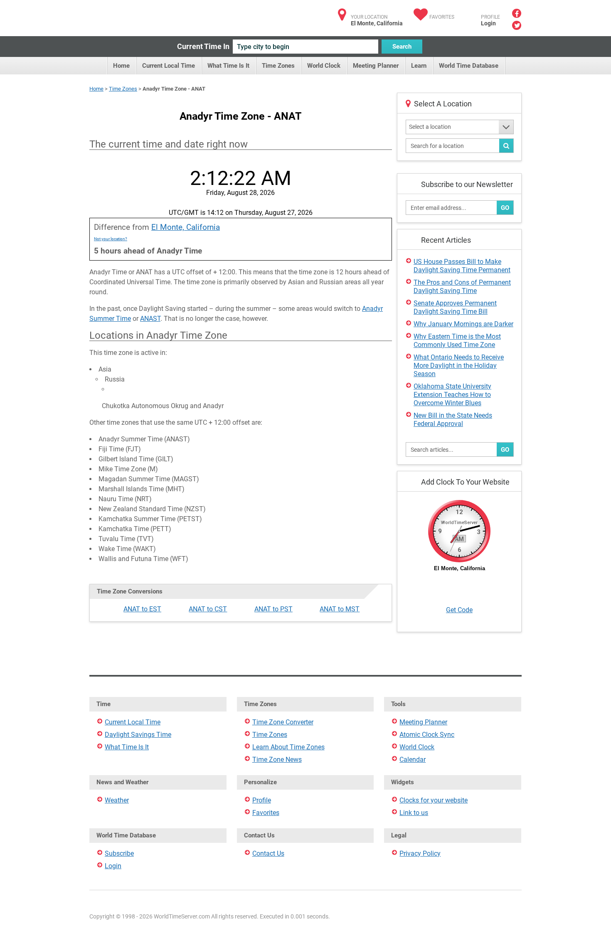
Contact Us (268, 853)
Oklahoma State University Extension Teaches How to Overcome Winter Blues (452, 394)
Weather (117, 800)
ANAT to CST (208, 609)
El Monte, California (185, 227)
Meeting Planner (376, 65)
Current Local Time (168, 65)
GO (505, 208)
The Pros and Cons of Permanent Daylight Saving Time (462, 286)
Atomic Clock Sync (426, 735)
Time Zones (278, 65)
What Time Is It (228, 65)
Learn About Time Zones (288, 747)
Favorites (441, 17)
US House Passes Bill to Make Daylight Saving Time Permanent (462, 266)
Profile (261, 800)
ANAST (150, 319)
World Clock (323, 65)
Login (488, 23)
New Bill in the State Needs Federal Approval (453, 419)
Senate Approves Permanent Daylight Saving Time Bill (455, 307)
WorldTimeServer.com (144, 16)
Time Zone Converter (282, 722)
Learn (418, 65)
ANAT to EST (142, 609)
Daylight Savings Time (138, 735)
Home (121, 65)
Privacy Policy (420, 853)
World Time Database (468, 65)
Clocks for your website (433, 800)
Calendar (412, 759)
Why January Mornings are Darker (463, 324)
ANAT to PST (273, 609)
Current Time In (203, 46)
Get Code (459, 610)
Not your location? (110, 238)
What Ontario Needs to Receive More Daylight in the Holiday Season (459, 365)
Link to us (413, 813)
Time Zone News (277, 759)
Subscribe (119, 853)
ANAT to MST (340, 609)
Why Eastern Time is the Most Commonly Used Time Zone (457, 340)
